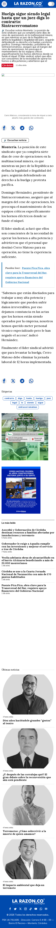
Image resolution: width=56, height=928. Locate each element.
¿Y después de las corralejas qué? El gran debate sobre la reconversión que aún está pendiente (27, 777)
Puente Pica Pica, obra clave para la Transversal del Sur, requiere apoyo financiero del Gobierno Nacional (24, 588)
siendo (30, 402)
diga (20, 398)
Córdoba (7, 65)
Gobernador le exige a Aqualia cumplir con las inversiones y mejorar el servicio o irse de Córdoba (27, 546)
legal (14, 402)
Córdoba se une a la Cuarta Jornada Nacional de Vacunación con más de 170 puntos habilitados (26, 574)
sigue (40, 402)
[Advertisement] (28, 629)
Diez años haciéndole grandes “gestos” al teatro (27, 722)
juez (49, 398)
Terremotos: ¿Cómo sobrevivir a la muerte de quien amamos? (24, 832)
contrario (9, 398)
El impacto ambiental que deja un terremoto (23, 886)
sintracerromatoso (27, 407)
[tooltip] (4, 128)
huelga (39, 398)
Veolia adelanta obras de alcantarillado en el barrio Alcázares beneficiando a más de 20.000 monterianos (28, 560)
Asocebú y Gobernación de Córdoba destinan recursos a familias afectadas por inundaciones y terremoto (28, 533)
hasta (29, 398)
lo (22, 402)
